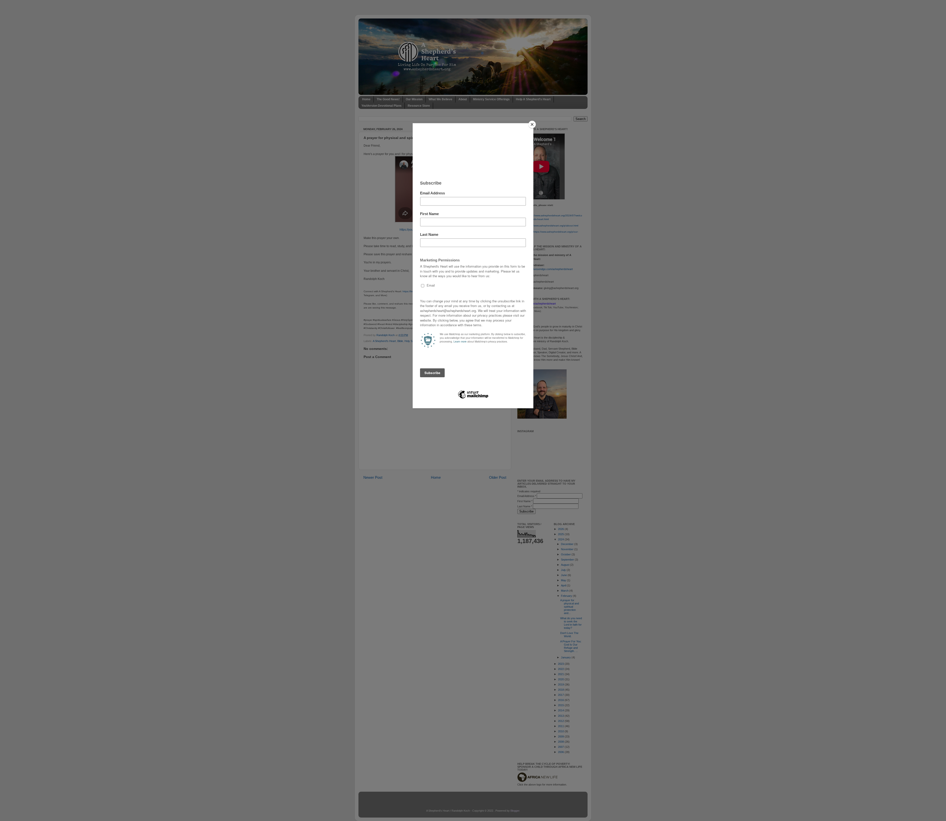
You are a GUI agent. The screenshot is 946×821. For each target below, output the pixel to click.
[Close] (532, 124)
